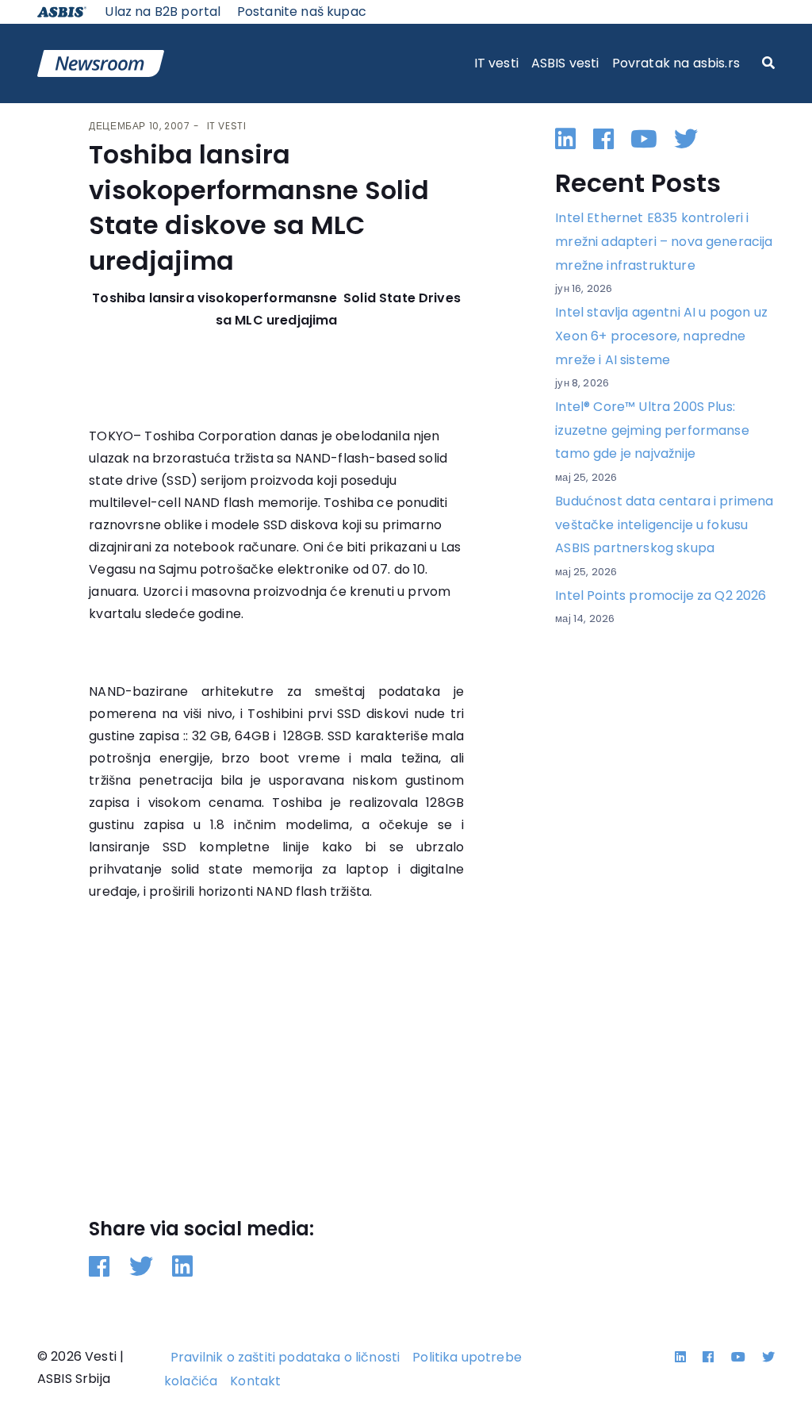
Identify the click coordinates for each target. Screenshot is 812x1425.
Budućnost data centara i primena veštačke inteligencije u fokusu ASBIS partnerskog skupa (664, 524)
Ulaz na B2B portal (162, 11)
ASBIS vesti (565, 63)
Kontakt (255, 1381)
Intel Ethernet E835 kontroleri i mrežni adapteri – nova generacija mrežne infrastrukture (663, 241)
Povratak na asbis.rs (676, 63)
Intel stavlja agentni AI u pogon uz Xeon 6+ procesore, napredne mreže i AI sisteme (661, 335)
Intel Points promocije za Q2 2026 (660, 595)
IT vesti (496, 63)
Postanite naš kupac (301, 11)
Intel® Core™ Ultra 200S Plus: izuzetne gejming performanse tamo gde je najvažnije (652, 430)
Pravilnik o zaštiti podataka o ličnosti (285, 1357)
